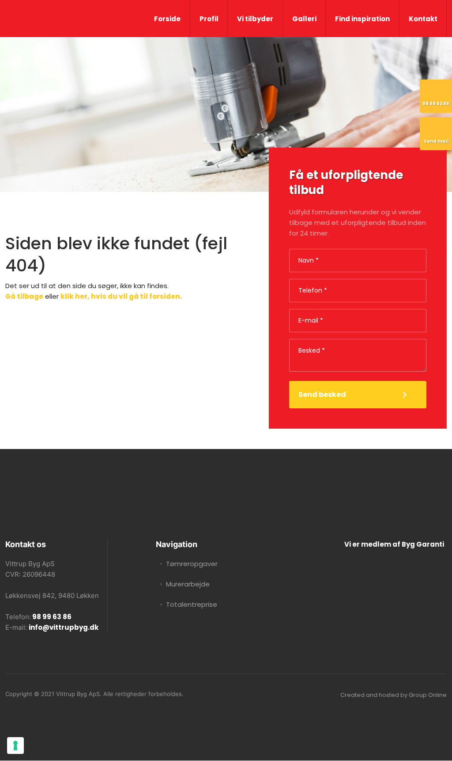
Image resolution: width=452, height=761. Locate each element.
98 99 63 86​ (51, 616)
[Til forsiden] (56, 18)
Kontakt (423, 18)
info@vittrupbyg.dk (63, 627)
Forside (167, 18)
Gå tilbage (24, 296)
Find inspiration (362, 18)
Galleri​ (304, 18)
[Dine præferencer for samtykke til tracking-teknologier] (15, 745)
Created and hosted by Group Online (393, 695)
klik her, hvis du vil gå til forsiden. (121, 296)
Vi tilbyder (255, 18)
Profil (209, 18)
